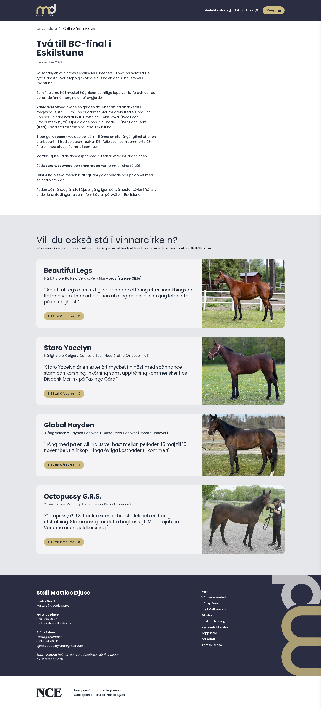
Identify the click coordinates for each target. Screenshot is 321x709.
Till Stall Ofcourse (61, 316)
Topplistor (209, 633)
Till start (207, 615)
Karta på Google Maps (52, 605)
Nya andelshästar (214, 627)
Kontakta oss (211, 645)
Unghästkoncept (214, 609)
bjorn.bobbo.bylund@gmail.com (59, 646)
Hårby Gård (210, 603)
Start (39, 28)
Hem (204, 591)
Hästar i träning (213, 621)
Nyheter (52, 28)
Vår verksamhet (213, 597)
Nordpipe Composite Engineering (98, 690)
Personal (208, 639)
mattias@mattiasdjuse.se (54, 623)
